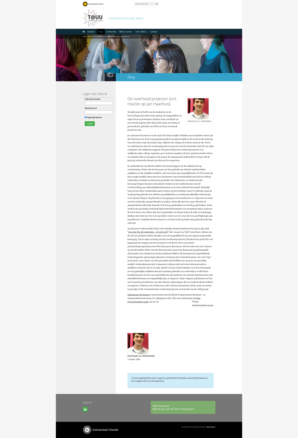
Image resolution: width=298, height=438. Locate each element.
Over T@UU (140, 31)
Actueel (90, 31)
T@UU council (125, 31)
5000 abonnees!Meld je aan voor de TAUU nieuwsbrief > (173, 407)
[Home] (83, 32)
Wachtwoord (91, 108)
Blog (89, 37)
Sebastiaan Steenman (138, 295)
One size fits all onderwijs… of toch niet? (148, 232)
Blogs (100, 31)
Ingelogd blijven (94, 117)
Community (111, 31)
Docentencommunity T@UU (126, 18)
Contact (153, 31)
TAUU (84, 37)
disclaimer (211, 427)
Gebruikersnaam (92, 99)
